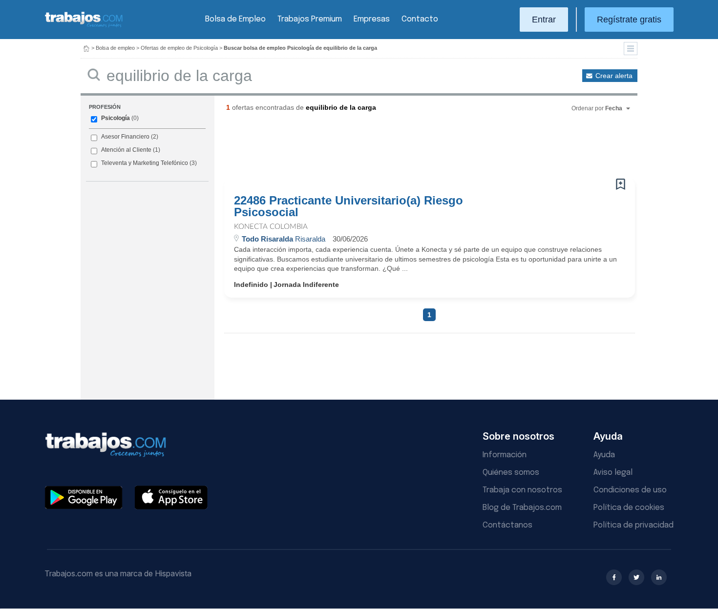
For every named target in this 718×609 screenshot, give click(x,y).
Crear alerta (614, 76)
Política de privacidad (633, 525)
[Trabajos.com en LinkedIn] (659, 577)
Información (505, 455)
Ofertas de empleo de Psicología (179, 48)
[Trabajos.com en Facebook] (614, 577)
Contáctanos (507, 525)
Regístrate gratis (629, 19)
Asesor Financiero (125, 136)
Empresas (372, 19)
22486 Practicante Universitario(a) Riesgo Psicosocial (348, 206)
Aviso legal (613, 472)
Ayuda (604, 455)
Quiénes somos (511, 472)
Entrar (544, 19)
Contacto (419, 19)
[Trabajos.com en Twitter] (636, 577)
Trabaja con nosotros (522, 490)
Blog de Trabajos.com (522, 508)
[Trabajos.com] (84, 26)
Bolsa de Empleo (235, 19)
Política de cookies (628, 508)
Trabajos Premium (309, 19)
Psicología (115, 118)
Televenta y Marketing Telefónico (144, 163)
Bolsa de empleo (115, 48)
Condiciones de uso (630, 490)
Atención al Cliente (126, 149)
